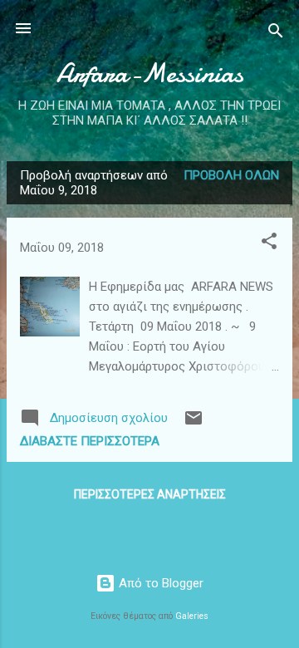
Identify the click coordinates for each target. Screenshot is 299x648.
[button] (269, 244)
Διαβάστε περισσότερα (89, 441)
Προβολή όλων (231, 175)
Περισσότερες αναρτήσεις (150, 494)
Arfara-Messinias (149, 73)
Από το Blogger (159, 583)
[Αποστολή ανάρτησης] (193, 423)
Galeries (191, 616)
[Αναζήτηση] (276, 33)
